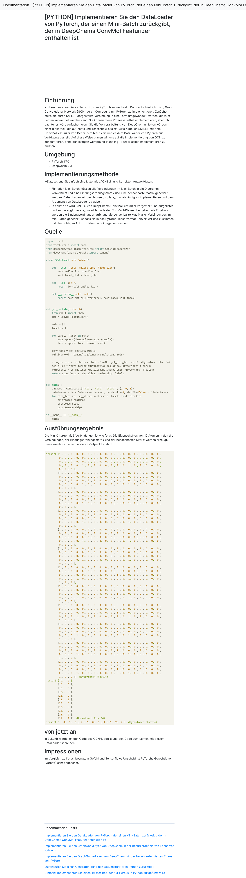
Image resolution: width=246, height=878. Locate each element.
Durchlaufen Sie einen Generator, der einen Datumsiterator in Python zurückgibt (99, 866)
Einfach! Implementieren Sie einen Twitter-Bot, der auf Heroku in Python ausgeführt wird (105, 873)
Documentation (16, 5)
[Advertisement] (199, 230)
